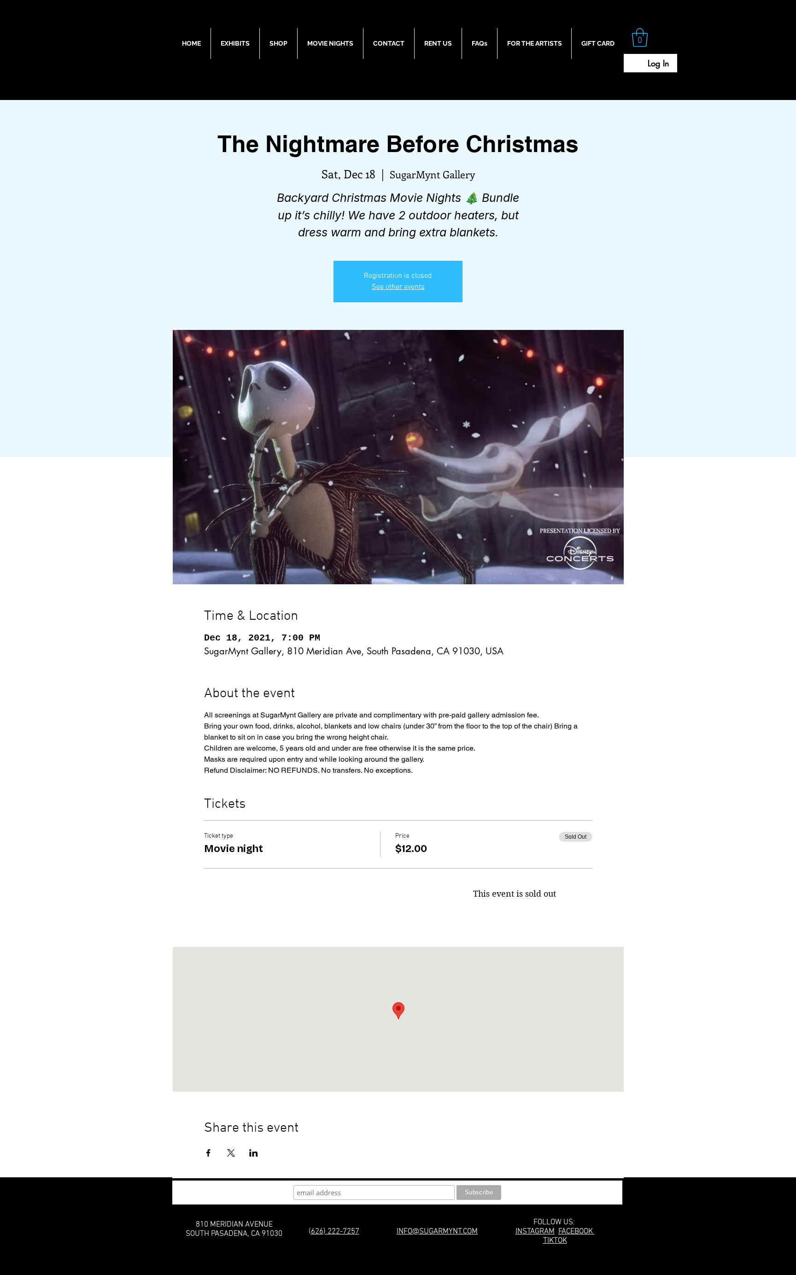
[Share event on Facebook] (208, 1153)
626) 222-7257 (335, 1231)
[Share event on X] (231, 1153)
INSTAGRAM (535, 1231)
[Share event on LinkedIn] (253, 1153)
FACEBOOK (576, 1231)
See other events (398, 287)
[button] (640, 37)
